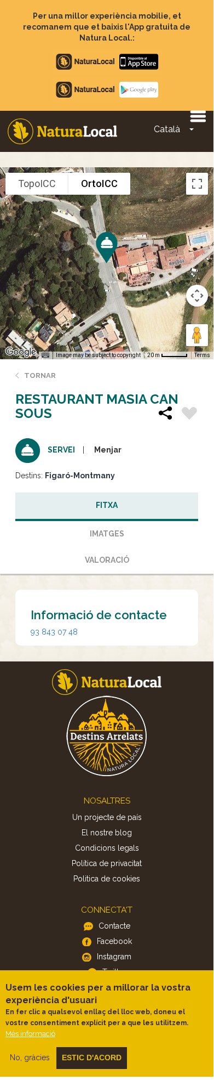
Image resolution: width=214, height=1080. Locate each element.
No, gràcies (30, 1057)
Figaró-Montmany (80, 475)
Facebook (114, 941)
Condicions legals (107, 848)
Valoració (107, 560)
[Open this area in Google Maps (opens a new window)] (21, 352)
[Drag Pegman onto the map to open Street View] (197, 335)
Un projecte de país (107, 817)
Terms (202, 355)
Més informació (30, 1034)
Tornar (40, 375)
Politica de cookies (106, 878)
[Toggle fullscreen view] (197, 184)
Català (167, 129)
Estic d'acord (92, 1057)
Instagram (114, 956)
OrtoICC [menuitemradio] (99, 183)
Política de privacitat (107, 863)
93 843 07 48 (54, 631)
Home (62, 131)
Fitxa (107, 505)
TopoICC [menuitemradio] (37, 183)
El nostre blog (107, 832)
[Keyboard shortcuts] (45, 355)
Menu (197, 116)
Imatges (107, 533)
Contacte (114, 925)
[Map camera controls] (197, 296)
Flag (189, 414)
